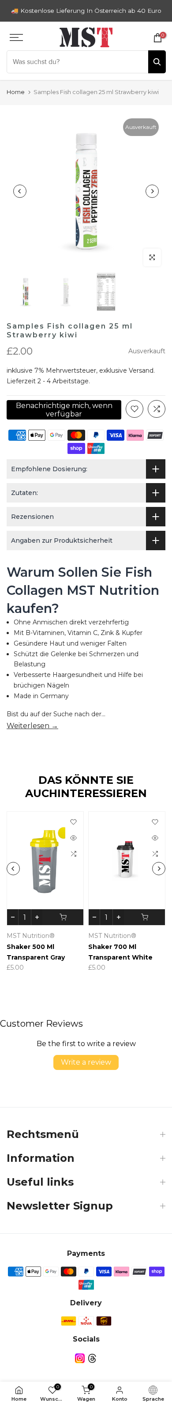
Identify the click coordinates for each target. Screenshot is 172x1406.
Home (16, 91)
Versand (141, 370)
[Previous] (19, 191)
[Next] (152, 191)
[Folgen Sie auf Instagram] (80, 1358)
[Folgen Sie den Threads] (92, 1358)
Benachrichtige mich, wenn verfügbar (64, 409)
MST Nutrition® (53, 936)
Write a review (86, 1062)
